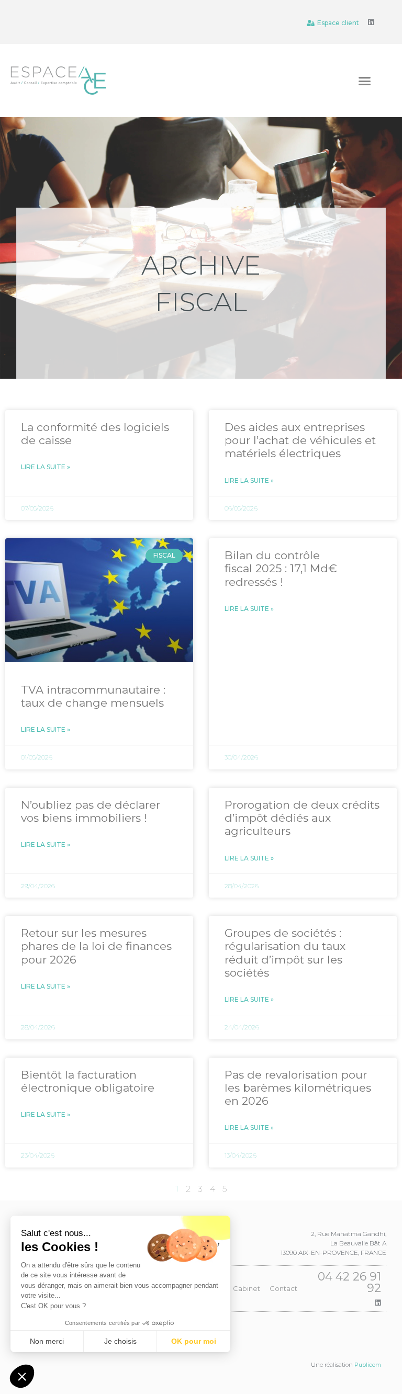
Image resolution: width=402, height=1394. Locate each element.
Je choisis (120, 1341)
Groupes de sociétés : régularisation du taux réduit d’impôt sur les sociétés (285, 952)
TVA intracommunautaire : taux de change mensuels (93, 696)
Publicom (367, 1364)
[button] (364, 80)
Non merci (47, 1341)
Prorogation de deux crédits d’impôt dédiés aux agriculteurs (302, 817)
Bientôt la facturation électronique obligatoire (87, 1081)
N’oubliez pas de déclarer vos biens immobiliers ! (90, 811)
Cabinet (246, 1288)
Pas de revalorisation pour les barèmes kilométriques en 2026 (298, 1087)
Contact (283, 1288)
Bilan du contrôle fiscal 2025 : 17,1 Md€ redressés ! (281, 568)
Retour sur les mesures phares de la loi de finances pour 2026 (96, 946)
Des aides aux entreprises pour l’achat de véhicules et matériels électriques (300, 440)
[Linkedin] (370, 22)
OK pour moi (193, 1341)
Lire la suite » (45, 467)
